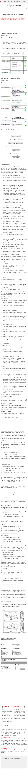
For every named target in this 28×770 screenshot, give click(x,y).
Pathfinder (14, 1)
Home (1, 1)
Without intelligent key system (15, 19)
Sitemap (19, 1)
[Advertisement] (14, 27)
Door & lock (7, 19)
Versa (8, 1)
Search (24, 1)
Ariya (5, 1)
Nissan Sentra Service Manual (6, 18)
